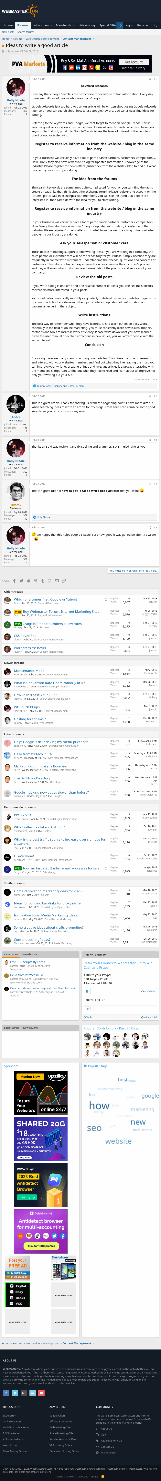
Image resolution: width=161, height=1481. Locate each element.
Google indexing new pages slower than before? (51, 792)
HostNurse (151, 721)
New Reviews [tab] (30, 1027)
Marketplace (108, 1452)
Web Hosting (46, 723)
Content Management (51, 639)
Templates (16, 969)
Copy (87, 1008)
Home (8, 25)
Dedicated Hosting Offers (64, 1451)
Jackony (18, 698)
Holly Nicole (12, 51)
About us (83, 1476)
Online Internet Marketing (48, 848)
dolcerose (151, 870)
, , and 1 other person (60, 386)
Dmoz (17, 603)
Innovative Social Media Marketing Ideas (45, 915)
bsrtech (18, 758)
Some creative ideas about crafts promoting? (48, 927)
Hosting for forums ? (30, 719)
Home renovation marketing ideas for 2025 (48, 891)
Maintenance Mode (29, 670)
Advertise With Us (111, 1440)
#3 (155, 440)
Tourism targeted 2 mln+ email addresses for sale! (62, 868)
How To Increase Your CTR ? (35, 695)
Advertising (87, 25)
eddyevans (151, 756)
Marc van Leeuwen (24, 943)
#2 (155, 396)
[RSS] (103, 1477)
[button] (52, 25)
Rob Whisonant (149, 942)
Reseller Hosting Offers (62, 1439)
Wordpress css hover (30, 648)
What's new (41, 25)
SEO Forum (9, 1415)
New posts (8, 32)
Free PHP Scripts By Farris (27, 962)
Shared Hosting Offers (62, 1433)
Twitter (47, 831)
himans (153, 685)
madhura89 (20, 831)
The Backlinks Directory (32, 778)
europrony (19, 895)
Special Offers (109, 25)
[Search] (155, 25)
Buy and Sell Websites (50, 615)
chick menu (20, 745)
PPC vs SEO (22, 815)
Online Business (12, 1421)
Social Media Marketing (63, 770)
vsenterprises (149, 893)
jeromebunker (21, 819)
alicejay (18, 627)
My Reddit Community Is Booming (40, 766)
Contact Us (107, 1446)
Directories (56, 782)
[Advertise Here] (63, 1294)
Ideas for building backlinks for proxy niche (47, 903)
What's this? (150, 1017)
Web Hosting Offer (60, 1427)
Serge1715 (20, 872)
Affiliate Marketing (62, 943)
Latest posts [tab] (11, 954)
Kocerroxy (19, 907)
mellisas (152, 842)
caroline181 (20, 919)
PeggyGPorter (149, 614)
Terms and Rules (66, 1476)
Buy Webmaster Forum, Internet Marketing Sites (61, 611)
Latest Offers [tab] (11, 1027)
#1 (155, 79)
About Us (106, 1428)
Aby (155, 917)
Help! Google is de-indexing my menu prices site (51, 742)
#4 (155, 483)
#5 (155, 527)
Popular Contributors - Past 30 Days (111, 1028)
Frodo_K (153, 905)
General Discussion (48, 603)
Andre (15, 417)
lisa (16, 848)
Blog (103, 1435)
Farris (17, 770)
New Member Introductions (63, 758)
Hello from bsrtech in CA (33, 754)
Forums (22, 25)
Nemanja (152, 930)
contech (153, 601)
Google (57, 796)
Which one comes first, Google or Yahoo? (45, 599)
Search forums (25, 32)
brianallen (19, 796)
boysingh (152, 829)
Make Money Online (15, 1451)
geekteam (19, 860)
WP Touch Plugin (27, 707)
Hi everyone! (24, 856)
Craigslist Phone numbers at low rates (52, 623)
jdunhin (18, 639)
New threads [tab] (29, 954)
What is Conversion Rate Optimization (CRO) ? (49, 683)
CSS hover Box (25, 635)
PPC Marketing (11, 1433)
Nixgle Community (147, 858)
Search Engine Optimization (53, 686)
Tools (89, 1017)
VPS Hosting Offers (60, 1445)
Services (44, 627)
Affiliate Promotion (60, 1421)
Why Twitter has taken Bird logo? (39, 827)
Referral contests (95, 955)
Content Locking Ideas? (32, 939)
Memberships (65, 25)
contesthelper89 (148, 794)
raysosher (19, 931)
